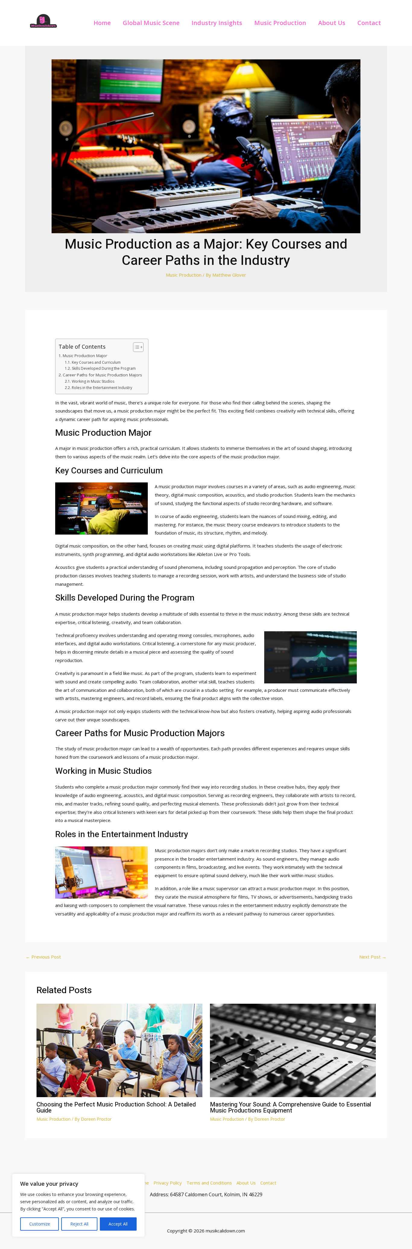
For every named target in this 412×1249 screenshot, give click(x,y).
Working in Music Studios (93, 381)
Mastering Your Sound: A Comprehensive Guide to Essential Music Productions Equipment (290, 1107)
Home (102, 23)
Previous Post (43, 957)
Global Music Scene (151, 23)
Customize (39, 1224)
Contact (369, 23)
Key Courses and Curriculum (96, 362)
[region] (78, 1205)
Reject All (79, 1224)
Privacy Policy (168, 1183)
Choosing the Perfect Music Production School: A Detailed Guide (116, 1107)
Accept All (118, 1224)
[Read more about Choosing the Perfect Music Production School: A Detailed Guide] (119, 1050)
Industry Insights (217, 23)
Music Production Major (85, 355)
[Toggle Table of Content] (135, 347)
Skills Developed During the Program (103, 368)
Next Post (372, 957)
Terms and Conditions (209, 1183)
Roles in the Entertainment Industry (102, 387)
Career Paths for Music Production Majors (102, 375)
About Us (331, 23)
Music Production (280, 23)
